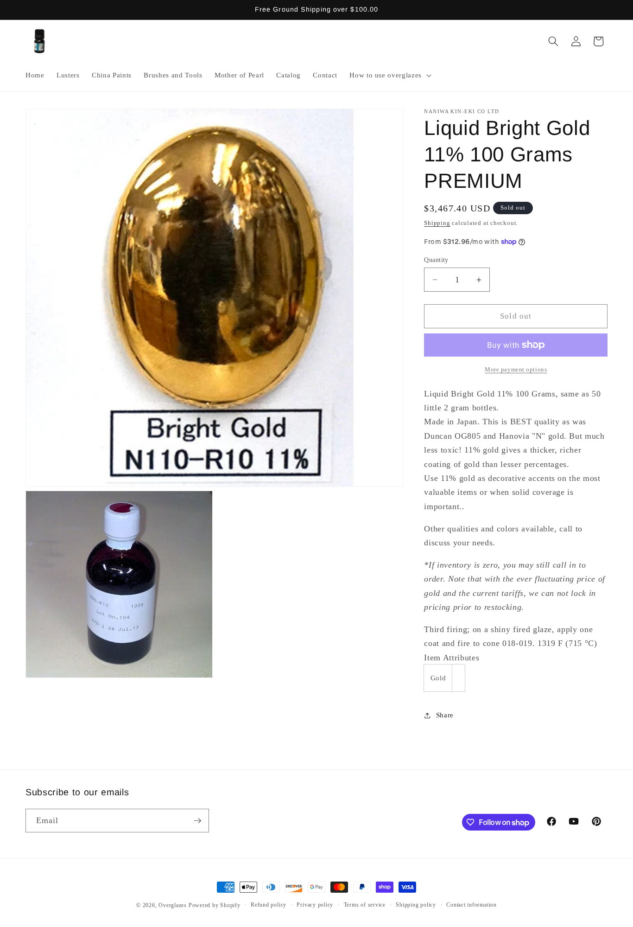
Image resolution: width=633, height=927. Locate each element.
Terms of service (365, 904)
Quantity (436, 259)
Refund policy (268, 904)
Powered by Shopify (215, 905)
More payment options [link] (516, 369)
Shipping (437, 222)
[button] (389, 75)
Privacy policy (315, 904)
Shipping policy (416, 904)
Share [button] (445, 715)
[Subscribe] (197, 821)
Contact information (471, 904)
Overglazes (172, 905)
